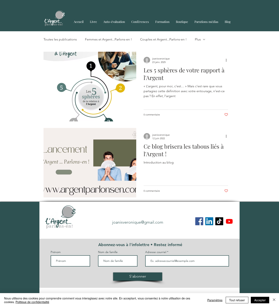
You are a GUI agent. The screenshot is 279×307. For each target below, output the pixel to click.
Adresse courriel (155, 252)
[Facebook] (199, 221)
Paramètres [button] (214, 300)
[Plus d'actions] (227, 60)
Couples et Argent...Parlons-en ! (163, 39)
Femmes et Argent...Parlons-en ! (108, 39)
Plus (198, 39)
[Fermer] (274, 300)
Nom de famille (108, 252)
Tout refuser (237, 300)
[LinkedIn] (209, 221)
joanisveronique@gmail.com (137, 222)
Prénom (56, 252)
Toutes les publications (60, 39)
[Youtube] (229, 221)
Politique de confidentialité (32, 302)
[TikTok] (219, 221)
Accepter (260, 300)
